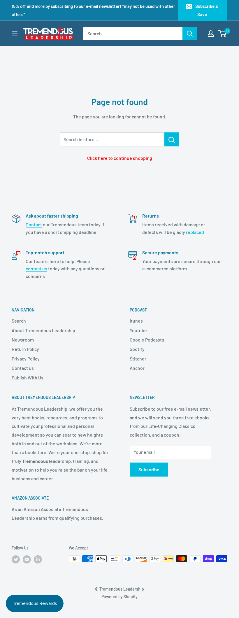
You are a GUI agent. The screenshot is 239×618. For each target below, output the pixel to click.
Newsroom (23, 339)
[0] (222, 33)
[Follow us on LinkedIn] (38, 559)
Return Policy (25, 349)
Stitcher (138, 358)
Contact (34, 224)
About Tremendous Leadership (43, 330)
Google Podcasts (147, 339)
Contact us (23, 368)
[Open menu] (14, 33)
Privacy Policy (26, 358)
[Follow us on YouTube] (27, 559)
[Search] (189, 33)
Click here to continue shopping (119, 158)
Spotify (137, 349)
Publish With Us (27, 377)
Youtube (138, 330)
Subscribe (148, 469)
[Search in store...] (171, 139)
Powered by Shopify (119, 596)
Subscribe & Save (206, 10)
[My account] (211, 33)
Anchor (137, 368)
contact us (36, 268)
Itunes (136, 320)
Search (19, 320)
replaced (195, 232)
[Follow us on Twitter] (16, 559)
